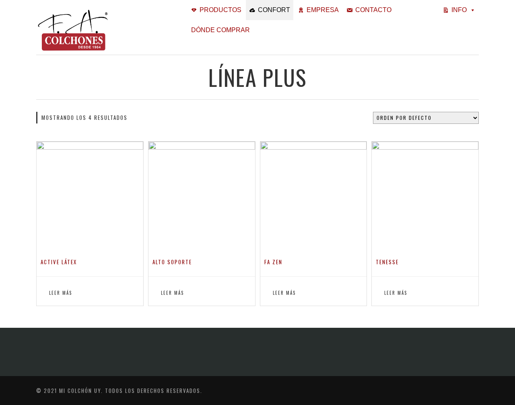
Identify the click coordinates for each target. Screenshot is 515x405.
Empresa (323, 9)
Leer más (60, 293)
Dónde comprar (220, 30)
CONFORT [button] (274, 9)
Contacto (373, 9)
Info (459, 9)
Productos (220, 9)
